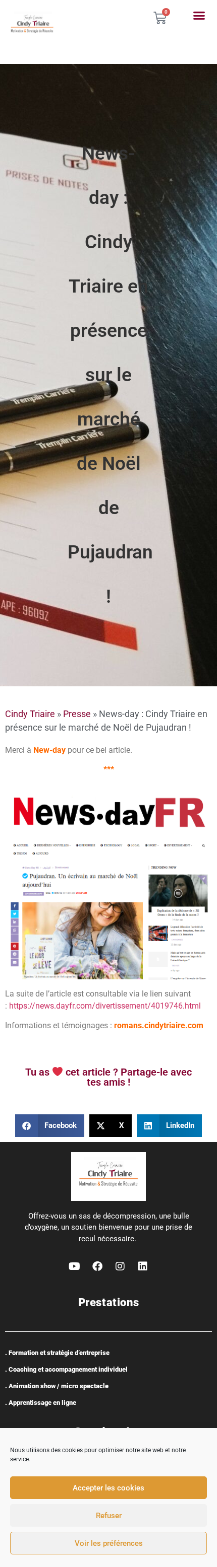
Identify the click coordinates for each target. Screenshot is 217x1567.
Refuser (109, 1515)
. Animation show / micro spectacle (56, 1386)
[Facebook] (97, 1266)
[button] (198, 15)
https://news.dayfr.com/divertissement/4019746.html (105, 1006)
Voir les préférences (109, 1543)
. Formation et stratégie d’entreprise (57, 1353)
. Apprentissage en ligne (40, 1402)
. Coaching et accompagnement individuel (66, 1369)
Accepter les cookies (108, 1487)
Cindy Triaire (30, 713)
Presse (77, 713)
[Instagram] (120, 1266)
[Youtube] (75, 1266)
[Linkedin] (143, 1266)
